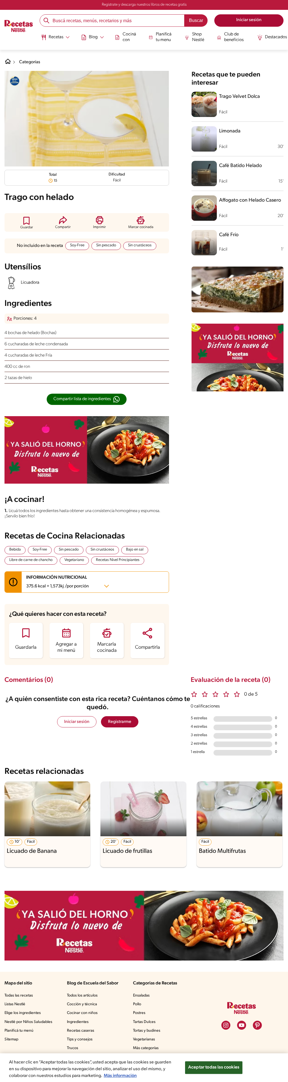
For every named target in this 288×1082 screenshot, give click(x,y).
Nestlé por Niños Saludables (28, 1022)
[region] (144, 1067)
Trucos (72, 1048)
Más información (120, 1076)
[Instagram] (226, 1025)
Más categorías (146, 1048)
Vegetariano (74, 560)
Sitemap (11, 1039)
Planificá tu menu (164, 37)
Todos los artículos (82, 995)
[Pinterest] (257, 1025)
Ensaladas (141, 995)
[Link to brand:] (14, 81)
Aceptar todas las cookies (213, 1067)
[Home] (7, 63)
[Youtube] (241, 1025)
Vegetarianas (144, 1039)
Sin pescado (106, 245)
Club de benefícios (234, 37)
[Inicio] (18, 27)
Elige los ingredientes (22, 1013)
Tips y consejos (80, 1039)
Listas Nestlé (14, 1004)
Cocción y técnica (82, 1004)
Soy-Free (77, 245)
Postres (139, 1013)
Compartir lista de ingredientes (82, 399)
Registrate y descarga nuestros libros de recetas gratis (144, 5)
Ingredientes (78, 1022)
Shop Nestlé (198, 37)
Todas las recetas (18, 995)
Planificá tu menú (18, 1031)
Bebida (15, 549)
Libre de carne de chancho (31, 560)
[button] (26, 222)
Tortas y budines (146, 1031)
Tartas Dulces (144, 1022)
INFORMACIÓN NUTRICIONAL (57, 582)
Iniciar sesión (76, 722)
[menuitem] (55, 39)
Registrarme (119, 722)
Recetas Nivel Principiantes (118, 560)
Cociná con (129, 37)
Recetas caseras (80, 1031)
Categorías (29, 62)
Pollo (137, 1004)
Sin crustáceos (140, 245)
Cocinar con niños (82, 1013)
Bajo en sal (134, 549)
